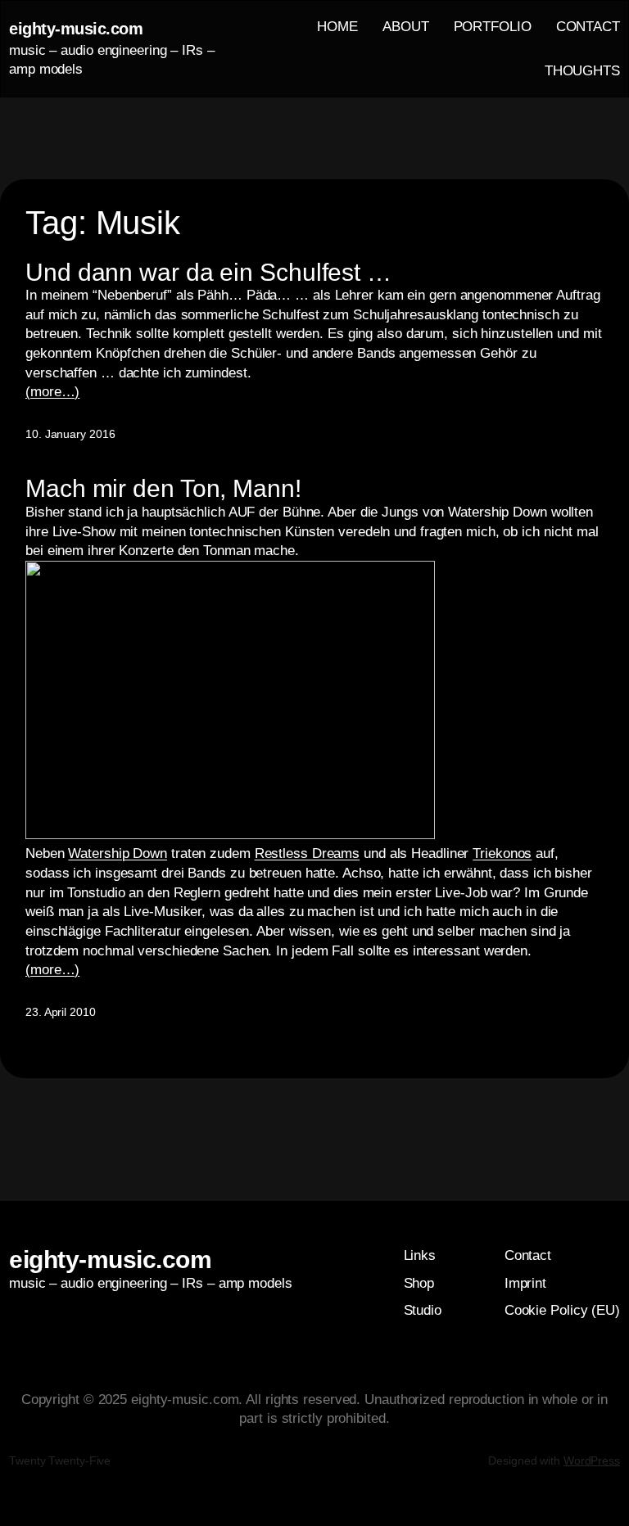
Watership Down (117, 853)
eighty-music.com (76, 29)
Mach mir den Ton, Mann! (163, 488)
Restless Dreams (307, 853)
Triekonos (502, 853)
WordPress (591, 1460)
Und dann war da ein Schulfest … (208, 272)
